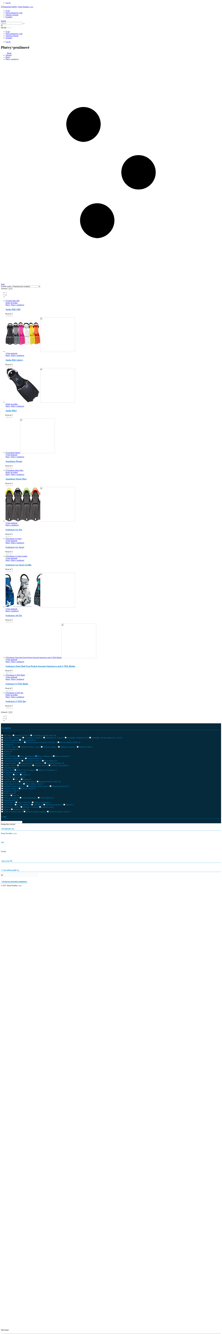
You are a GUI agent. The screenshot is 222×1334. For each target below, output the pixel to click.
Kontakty (9, 17)
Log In (8, 3)
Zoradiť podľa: (6, 286)
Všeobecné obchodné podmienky (14, 882)
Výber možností (11, 353)
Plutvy (8, 305)
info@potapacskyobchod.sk (11, 853)
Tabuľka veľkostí (12, 15)
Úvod (8, 11)
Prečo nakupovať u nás (14, 13)
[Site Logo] (17, 7)
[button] (3, 21)
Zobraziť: (4, 289)
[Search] (24, 23)
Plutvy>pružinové (17, 305)
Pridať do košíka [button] (12, 303)
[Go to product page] (113, 301)
